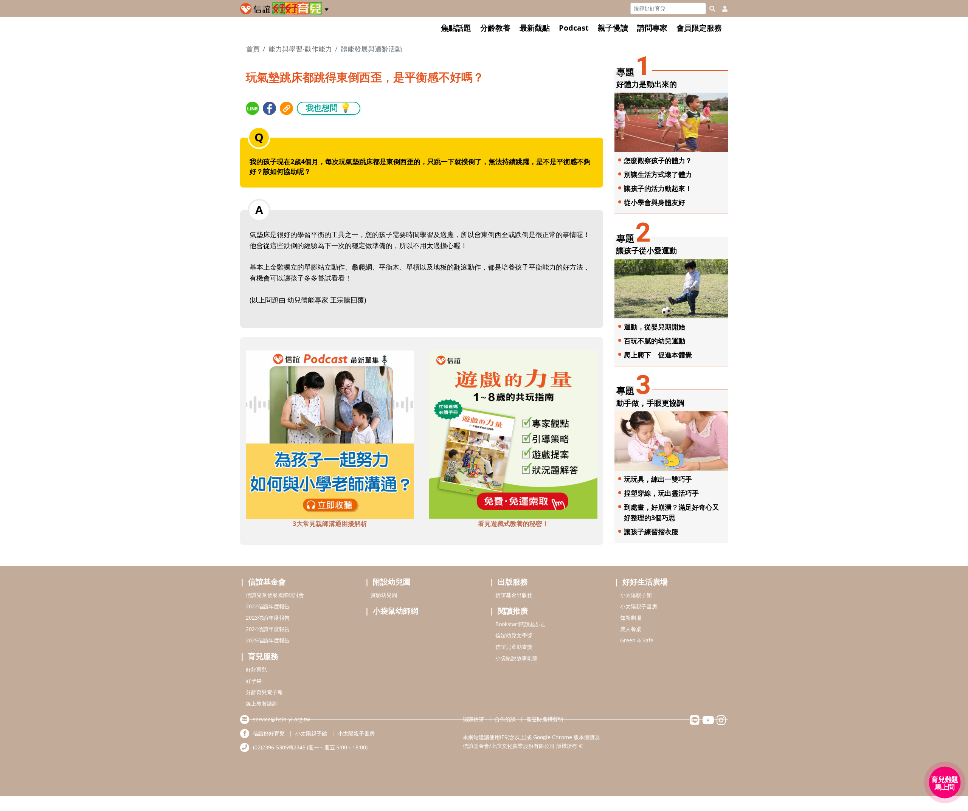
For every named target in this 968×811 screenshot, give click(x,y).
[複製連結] (286, 108)
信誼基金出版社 (513, 595)
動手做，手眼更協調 (650, 403)
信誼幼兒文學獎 (513, 635)
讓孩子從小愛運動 (646, 250)
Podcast (574, 28)
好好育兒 (256, 669)
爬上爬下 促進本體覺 (658, 354)
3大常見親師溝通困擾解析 (330, 523)
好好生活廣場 (645, 582)
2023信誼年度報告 (268, 617)
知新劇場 (630, 617)
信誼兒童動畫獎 (513, 646)
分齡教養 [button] (495, 28)
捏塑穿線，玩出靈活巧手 (661, 493)
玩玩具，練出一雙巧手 (658, 479)
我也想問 (328, 107)
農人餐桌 (630, 629)
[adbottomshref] (330, 434)
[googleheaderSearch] (712, 9)
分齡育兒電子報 (264, 692)
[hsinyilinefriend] (694, 722)
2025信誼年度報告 (268, 640)
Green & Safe (636, 640)
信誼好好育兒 (269, 733)
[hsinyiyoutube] (708, 722)
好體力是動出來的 (646, 84)
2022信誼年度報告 (268, 606)
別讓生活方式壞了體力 (658, 174)
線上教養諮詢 (262, 703)
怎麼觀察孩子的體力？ (658, 160)
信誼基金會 (267, 582)
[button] (326, 7)
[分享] (252, 108)
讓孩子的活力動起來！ (658, 188)
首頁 (253, 48)
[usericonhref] (722, 9)
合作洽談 (505, 719)
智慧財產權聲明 (544, 719)
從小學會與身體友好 (654, 202)
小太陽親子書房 (638, 606)
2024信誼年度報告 (268, 629)
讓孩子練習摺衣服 (651, 531)
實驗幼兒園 (384, 595)
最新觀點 (535, 28)
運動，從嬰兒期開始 (654, 326)
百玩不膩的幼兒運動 (654, 340)
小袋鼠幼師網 (395, 611)
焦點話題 (456, 28)
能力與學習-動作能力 (300, 48)
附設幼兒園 (392, 582)
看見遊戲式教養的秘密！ (513, 523)
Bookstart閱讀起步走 (520, 624)
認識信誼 (473, 719)
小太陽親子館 (636, 595)
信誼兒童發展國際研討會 (275, 595)
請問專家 (652, 28)
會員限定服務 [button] (699, 28)
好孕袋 (254, 680)
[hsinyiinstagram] (721, 722)
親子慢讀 (613, 28)
